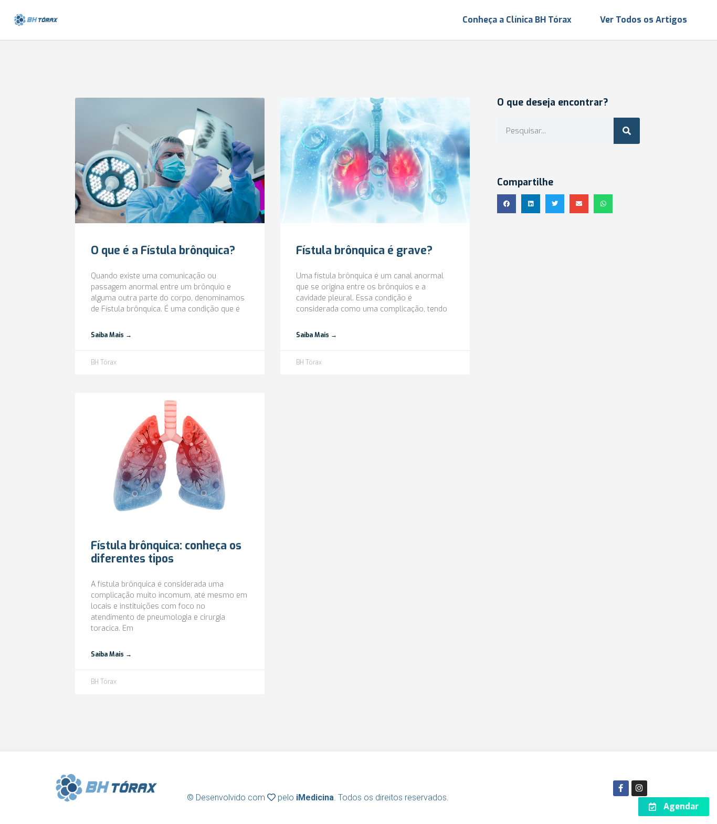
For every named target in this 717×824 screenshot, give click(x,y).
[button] (506, 203)
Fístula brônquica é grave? (364, 250)
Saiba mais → (111, 335)
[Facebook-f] (621, 788)
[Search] (627, 131)
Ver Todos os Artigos (643, 19)
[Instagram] (639, 788)
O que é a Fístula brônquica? (163, 250)
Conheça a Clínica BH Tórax (517, 19)
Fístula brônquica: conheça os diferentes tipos (166, 552)
